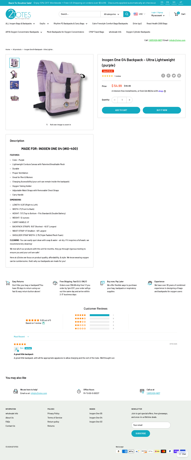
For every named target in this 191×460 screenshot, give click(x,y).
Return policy (53, 422)
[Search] (126, 14)
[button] (80, 315)
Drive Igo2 (137, 23)
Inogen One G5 (95, 413)
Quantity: (106, 100)
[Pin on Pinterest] (168, 76)
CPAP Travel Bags (96, 32)
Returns (51, 426)
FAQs (8, 422)
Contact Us (10, 426)
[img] (20, 344)
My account (156, 15)
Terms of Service (55, 417)
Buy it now (162, 110)
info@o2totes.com (39, 393)
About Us (10, 417)
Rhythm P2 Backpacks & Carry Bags (69, 23)
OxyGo (43, 23)
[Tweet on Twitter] (174, 76)
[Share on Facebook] (163, 76)
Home (8, 49)
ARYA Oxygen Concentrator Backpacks (22, 32)
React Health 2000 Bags (157, 23)
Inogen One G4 (95, 417)
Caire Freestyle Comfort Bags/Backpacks (110, 23)
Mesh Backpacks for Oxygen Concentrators (65, 32)
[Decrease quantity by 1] (115, 100)
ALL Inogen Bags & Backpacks (19, 23)
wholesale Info (115, 32)
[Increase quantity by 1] (129, 100)
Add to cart (121, 110)
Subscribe (141, 433)
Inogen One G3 (95, 422)
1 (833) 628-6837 (153, 393)
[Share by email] (179, 76)
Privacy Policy (53, 413)
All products (17, 49)
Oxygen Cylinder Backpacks (138, 32)
